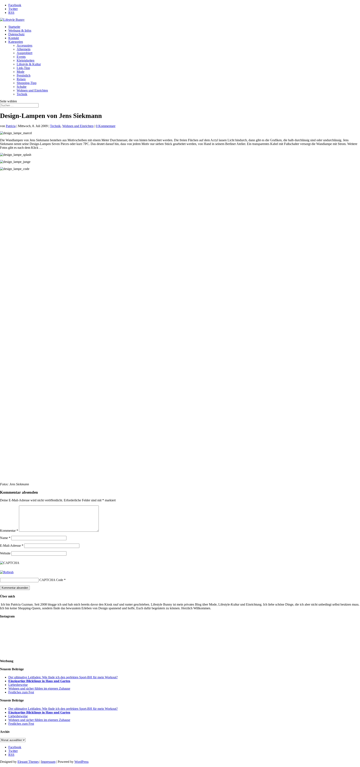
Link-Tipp (23, 68)
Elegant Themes (28, 761)
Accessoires (24, 45)
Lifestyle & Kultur (29, 64)
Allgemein (23, 49)
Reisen (21, 79)
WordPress (81, 761)
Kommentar (9, 530)
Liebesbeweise (18, 684)
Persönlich (23, 75)
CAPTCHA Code (51, 580)
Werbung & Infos (19, 30)
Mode (20, 71)
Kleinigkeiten (25, 60)
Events (21, 56)
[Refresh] (7, 572)
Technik (22, 94)
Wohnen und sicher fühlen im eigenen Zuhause (39, 688)
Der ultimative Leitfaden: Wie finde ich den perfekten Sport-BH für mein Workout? (63, 677)
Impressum (48, 761)
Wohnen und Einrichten (32, 90)
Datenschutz (16, 34)
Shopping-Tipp (26, 83)
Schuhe (21, 86)
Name (5, 538)
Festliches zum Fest (21, 692)
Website (5, 553)
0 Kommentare (105, 126)
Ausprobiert (24, 53)
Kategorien (15, 41)
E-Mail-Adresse (11, 545)
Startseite (14, 26)
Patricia (11, 126)
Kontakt (13, 38)
